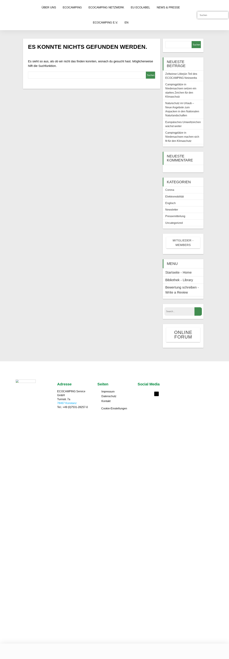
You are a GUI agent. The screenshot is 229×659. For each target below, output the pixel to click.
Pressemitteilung (175, 216)
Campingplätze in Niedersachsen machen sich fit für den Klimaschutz (182, 136)
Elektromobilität (174, 196)
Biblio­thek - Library (179, 280)
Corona (169, 189)
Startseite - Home (178, 272)
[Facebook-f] (142, 394)
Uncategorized (174, 222)
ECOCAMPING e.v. (105, 22)
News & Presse (168, 7)
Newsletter (171, 209)
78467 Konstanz (67, 403)
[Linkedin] (156, 394)
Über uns (49, 7)
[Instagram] (149, 394)
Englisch (170, 203)
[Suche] (224, 15)
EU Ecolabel (140, 7)
